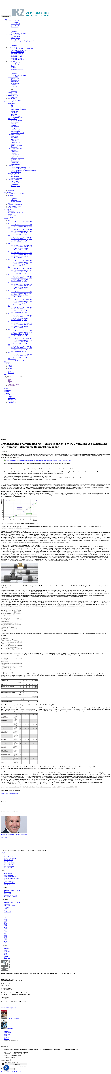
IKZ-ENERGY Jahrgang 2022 (19, 232)
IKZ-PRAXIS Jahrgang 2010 (19, 327)
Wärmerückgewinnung (17, 158)
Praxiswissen (11, 197)
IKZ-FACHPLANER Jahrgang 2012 (21, 309)
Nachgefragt (14, 198)
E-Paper (10, 366)
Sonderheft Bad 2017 (17, 53)
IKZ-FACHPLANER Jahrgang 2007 (21, 348)
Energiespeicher (15, 142)
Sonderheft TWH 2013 (17, 59)
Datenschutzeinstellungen (11, 1040)
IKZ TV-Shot (11, 98)
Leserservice (7, 209)
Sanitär (9, 379)
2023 (9, 223)
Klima (9, 382)
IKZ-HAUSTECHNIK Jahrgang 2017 (21, 268)
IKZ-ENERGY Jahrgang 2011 (19, 318)
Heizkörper (14, 128)
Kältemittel (14, 153)
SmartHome (14, 175)
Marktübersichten (16, 201)
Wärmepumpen (15, 78)
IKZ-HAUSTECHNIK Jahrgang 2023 (21, 225)
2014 (9, 290)
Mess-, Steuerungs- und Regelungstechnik (22, 41)
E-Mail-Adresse (5, 1060)
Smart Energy (15, 80)
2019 (9, 251)
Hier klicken (16, 1064)
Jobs (5, 374)
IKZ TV (6, 910)
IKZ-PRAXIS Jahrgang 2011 (19, 320)
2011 (9, 313)
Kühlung (13, 150)
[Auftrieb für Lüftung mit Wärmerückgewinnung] (55, 824)
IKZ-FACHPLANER (14, 34)
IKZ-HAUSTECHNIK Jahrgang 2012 (21, 307)
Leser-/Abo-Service (13, 215)
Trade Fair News (12, 207)
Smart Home (11, 385)
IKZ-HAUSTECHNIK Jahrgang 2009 (21, 331)
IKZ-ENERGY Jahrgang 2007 (19, 349)
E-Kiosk (10, 214)
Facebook (7, 951)
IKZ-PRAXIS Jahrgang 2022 (19, 234)
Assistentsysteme (15, 186)
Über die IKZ (8, 395)
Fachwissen (7, 192)
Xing (5, 950)
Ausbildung (14, 67)
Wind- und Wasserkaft (17, 145)
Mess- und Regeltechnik (17, 133)
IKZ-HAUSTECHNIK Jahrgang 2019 (21, 253)
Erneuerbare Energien (14, 134)
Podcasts (10, 368)
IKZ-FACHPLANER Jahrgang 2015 (21, 285)
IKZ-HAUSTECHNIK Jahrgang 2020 (21, 245)
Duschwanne (14, 111)
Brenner (13, 123)
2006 (9, 352)
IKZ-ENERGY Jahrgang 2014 (19, 295)
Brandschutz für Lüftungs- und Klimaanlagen (23, 170)
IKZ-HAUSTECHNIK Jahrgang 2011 (21, 315)
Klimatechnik (14, 27)
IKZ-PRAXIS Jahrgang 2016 (19, 281)
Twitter (6, 953)
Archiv (6, 218)
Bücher (10, 371)
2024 (9, 220)
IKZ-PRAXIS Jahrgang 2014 (19, 296)
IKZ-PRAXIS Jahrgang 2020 (19, 250)
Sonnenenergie (15, 83)
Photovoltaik (14, 136)
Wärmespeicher (15, 122)
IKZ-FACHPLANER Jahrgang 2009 (21, 332)
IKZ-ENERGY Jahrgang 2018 (19, 264)
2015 (9, 282)
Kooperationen (12, 402)
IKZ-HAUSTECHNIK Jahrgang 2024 (21, 221)
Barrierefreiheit (15, 181)
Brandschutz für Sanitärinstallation (20, 167)
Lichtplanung (14, 184)
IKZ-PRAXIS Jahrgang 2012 (19, 312)
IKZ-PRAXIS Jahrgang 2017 (19, 273)
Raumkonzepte (15, 183)
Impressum (7, 1031)
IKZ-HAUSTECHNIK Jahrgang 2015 (21, 284)
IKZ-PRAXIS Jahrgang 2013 (19, 304)
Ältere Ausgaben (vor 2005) (18, 33)
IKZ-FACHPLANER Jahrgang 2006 (21, 355)
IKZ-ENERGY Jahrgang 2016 (19, 279)
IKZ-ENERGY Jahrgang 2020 (19, 248)
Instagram (7, 958)
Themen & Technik (9, 101)
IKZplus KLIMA (12, 92)
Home (6, 388)
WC (12, 106)
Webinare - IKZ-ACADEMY (16, 193)
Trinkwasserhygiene (16, 116)
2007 (9, 345)
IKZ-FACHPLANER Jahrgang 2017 (21, 270)
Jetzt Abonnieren (5, 852)
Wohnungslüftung (16, 162)
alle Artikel (11, 190)
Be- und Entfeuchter (16, 156)
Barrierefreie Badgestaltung (18, 109)
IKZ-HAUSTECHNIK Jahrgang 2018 (21, 260)
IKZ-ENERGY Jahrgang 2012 (19, 310)
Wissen (10, 363)
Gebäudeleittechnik (16, 178)
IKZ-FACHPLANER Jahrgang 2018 (21, 262)
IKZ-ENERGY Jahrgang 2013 (19, 302)
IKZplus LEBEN (16, 100)
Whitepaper (14, 200)
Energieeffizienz (15, 81)
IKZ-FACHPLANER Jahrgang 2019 (21, 254)
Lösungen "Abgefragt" (17, 69)
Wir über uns (11, 398)
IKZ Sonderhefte (12, 47)
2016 (9, 274)
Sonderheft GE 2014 (16, 58)
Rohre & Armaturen (16, 120)
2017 (9, 267)
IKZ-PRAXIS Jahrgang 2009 (19, 335)
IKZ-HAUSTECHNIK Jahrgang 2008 (21, 338)
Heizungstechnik (15, 24)
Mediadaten (7, 390)
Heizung (10, 381)
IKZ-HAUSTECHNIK (14, 20)
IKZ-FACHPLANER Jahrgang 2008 (21, 340)
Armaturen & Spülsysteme (18, 108)
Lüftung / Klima (15, 38)
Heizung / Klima (15, 36)
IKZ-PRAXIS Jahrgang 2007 (19, 351)
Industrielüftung (15, 164)
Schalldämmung (15, 159)
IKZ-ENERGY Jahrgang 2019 (19, 256)
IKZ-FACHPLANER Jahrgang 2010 (21, 324)
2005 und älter (12, 359)
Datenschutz (7, 1032)
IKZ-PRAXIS (11, 61)
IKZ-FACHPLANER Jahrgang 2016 (21, 278)
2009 (9, 329)
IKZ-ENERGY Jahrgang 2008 (19, 341)
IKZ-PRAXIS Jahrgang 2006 (19, 357)
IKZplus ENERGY (13, 77)
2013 (9, 298)
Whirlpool (14, 114)
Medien (6, 19)
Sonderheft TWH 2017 (17, 52)
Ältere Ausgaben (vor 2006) (18, 75)
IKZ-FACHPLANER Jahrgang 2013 (21, 301)
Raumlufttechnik (15, 151)
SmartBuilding (15, 176)
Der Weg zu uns (12, 399)
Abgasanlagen (15, 126)
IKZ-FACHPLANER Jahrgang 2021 (21, 239)
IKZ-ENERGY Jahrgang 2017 (19, 271)
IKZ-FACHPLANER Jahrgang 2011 (21, 317)
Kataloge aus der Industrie (15, 204)
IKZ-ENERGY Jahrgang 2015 (19, 287)
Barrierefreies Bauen (13, 179)
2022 (9, 228)
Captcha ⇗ (23, 1066)
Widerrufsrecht (8, 1034)
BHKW (13, 144)
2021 (9, 235)
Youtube (6, 954)
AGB (5, 1036)
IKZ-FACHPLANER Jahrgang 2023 (21, 226)
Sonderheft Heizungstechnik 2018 (20, 50)
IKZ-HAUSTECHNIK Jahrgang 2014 (21, 292)
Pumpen (13, 125)
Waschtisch (14, 112)
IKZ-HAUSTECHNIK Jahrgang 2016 (21, 276)
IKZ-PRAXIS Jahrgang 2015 (19, 288)
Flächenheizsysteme (16, 130)
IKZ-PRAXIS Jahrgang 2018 (19, 265)
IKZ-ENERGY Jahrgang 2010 (19, 326)
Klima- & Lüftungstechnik (15, 148)
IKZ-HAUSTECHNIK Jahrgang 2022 (21, 229)
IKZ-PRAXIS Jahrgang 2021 (19, 242)
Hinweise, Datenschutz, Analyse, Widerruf (12, 1072)
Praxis (12, 66)
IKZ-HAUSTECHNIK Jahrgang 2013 (21, 299)
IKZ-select (7, 362)
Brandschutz (11, 165)
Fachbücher (11, 195)
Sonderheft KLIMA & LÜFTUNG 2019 (22, 49)
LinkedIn (6, 956)
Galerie (6, 908)
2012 (9, 306)
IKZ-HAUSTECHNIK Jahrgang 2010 (21, 323)
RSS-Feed (7, 948)
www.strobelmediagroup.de (8, 1007)
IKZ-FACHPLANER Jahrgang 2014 (21, 293)
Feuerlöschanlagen (16, 172)
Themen (10, 365)
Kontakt (10, 396)
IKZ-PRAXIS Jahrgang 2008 (19, 343)
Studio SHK (7, 912)
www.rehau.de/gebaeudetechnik (9, 793)
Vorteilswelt (11, 373)
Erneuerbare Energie (13, 384)
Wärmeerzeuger (15, 131)
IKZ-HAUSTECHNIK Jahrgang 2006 (21, 354)
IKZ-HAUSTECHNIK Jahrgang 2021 (21, 237)
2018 (9, 259)
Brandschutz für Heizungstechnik (20, 168)
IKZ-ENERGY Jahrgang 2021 (19, 240)
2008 (9, 337)
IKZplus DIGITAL (13, 95)
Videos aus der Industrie (14, 206)
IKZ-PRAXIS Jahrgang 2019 (19, 257)
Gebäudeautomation (13, 173)
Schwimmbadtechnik (17, 117)
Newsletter (11, 211)
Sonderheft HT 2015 (16, 56)
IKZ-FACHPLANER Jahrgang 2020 (21, 246)
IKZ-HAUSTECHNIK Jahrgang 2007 (21, 346)
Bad (12, 105)
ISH (9, 203)
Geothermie (14, 86)
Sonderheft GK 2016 (17, 55)
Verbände (10, 217)
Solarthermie (14, 137)
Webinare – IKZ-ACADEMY (16, 212)
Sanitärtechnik (15, 25)
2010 (9, 321)
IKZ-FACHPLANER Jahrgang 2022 (21, 231)
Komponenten (15, 161)
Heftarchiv (14, 31)
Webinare (10, 369)
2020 (9, 243)
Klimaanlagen (15, 154)
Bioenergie (14, 84)
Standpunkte (14, 22)
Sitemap (6, 1039)
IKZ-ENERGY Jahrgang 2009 (19, 334)
